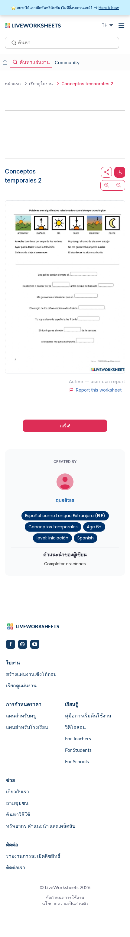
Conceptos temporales (53, 527)
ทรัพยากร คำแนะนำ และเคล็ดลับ (40, 826)
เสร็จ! (65, 425)
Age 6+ (94, 527)
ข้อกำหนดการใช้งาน (65, 897)
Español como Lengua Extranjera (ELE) (65, 516)
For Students (78, 750)
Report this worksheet (99, 390)
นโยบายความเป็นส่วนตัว (65, 903)
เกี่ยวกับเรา (17, 791)
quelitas (65, 500)
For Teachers (78, 738)
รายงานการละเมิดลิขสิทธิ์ (33, 856)
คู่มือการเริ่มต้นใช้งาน (88, 715)
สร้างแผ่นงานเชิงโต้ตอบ (31, 674)
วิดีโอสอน (75, 727)
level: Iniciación (52, 538)
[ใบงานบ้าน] (5, 62)
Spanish (85, 538)
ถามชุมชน (17, 803)
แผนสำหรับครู (21, 715)
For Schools (77, 761)
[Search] (12, 42)
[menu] (121, 25)
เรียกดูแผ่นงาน (21, 685)
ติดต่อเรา (15, 867)
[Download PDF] (119, 172)
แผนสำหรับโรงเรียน (27, 727)
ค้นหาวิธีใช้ (18, 814)
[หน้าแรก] (33, 25)
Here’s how (109, 7)
